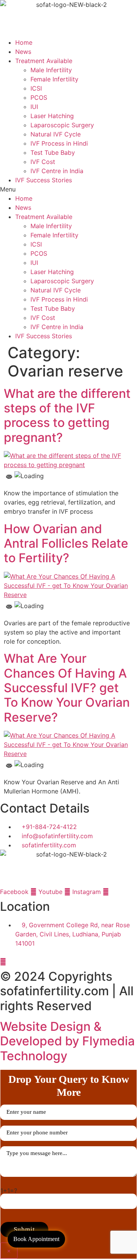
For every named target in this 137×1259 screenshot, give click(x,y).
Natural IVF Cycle (55, 134)
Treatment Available (43, 61)
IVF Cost (42, 161)
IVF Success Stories (43, 180)
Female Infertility (54, 79)
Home (23, 42)
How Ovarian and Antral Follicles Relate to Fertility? (66, 543)
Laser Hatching (52, 116)
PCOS (38, 97)
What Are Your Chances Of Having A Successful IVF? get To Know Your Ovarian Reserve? (67, 688)
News (23, 51)
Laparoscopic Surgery (62, 125)
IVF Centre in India (56, 171)
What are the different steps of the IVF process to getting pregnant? (67, 415)
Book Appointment (36, 1239)
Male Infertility (51, 70)
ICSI (36, 88)
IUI (34, 106)
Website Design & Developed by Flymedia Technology (67, 1041)
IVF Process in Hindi (59, 143)
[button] (68, 189)
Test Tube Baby (52, 152)
